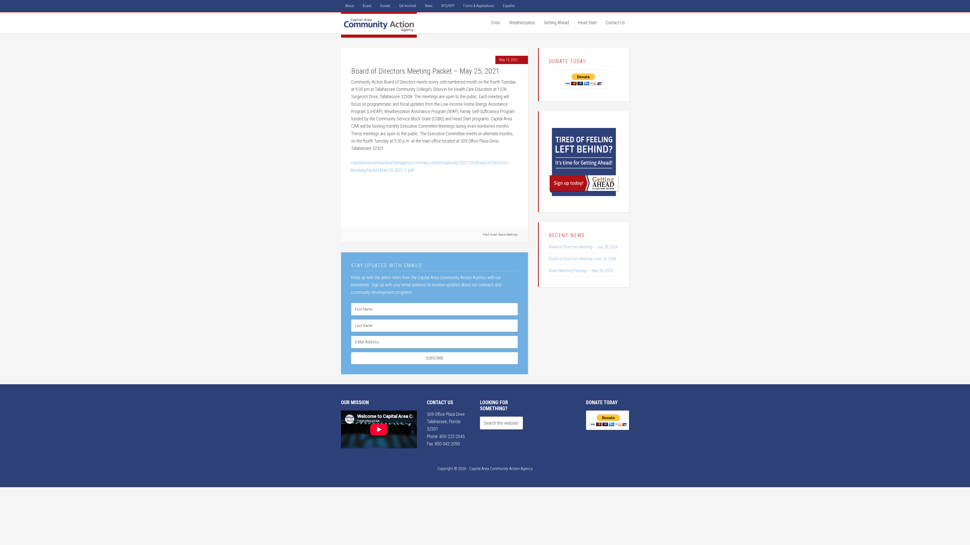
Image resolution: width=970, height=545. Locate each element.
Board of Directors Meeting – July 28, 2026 (583, 246)
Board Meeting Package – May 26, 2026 (581, 270)
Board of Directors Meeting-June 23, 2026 (582, 258)
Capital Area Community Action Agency (379, 25)
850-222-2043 (452, 436)
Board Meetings (508, 234)
